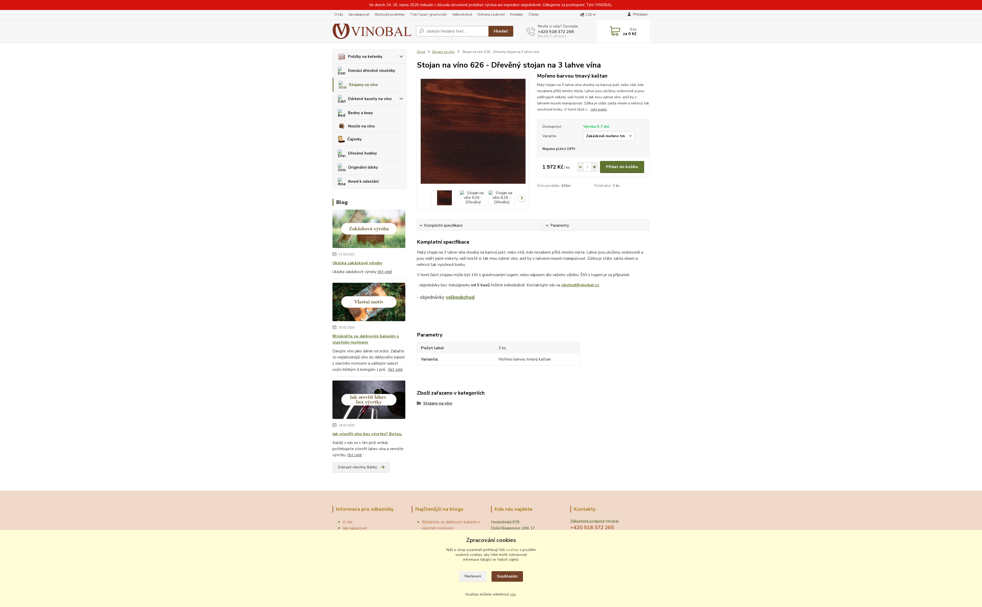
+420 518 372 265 (556, 32)
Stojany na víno (363, 84)
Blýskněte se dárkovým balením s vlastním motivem (365, 339)
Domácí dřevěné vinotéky (371, 70)
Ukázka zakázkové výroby (357, 263)
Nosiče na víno (361, 126)
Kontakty (516, 14)
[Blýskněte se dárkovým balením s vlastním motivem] (368, 303)
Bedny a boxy (360, 112)
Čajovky (354, 139)
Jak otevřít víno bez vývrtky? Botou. (367, 434)
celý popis (598, 109)
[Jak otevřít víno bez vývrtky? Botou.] (368, 401)
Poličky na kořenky (365, 56)
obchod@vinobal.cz (580, 285)
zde (513, 594)
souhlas (512, 549)
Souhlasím (507, 576)
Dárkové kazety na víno (370, 98)
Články (534, 14)
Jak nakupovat (359, 14)
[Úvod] (372, 31)
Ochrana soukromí (491, 14)
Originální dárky (363, 167)
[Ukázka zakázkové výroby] (368, 230)
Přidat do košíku (622, 167)
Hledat (501, 31)
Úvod (421, 52)
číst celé (384, 271)
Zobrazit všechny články (357, 467)
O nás (338, 14)
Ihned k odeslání (363, 181)
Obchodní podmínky (390, 14)
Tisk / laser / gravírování (428, 14)
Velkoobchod (462, 14)
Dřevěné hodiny (362, 153)
